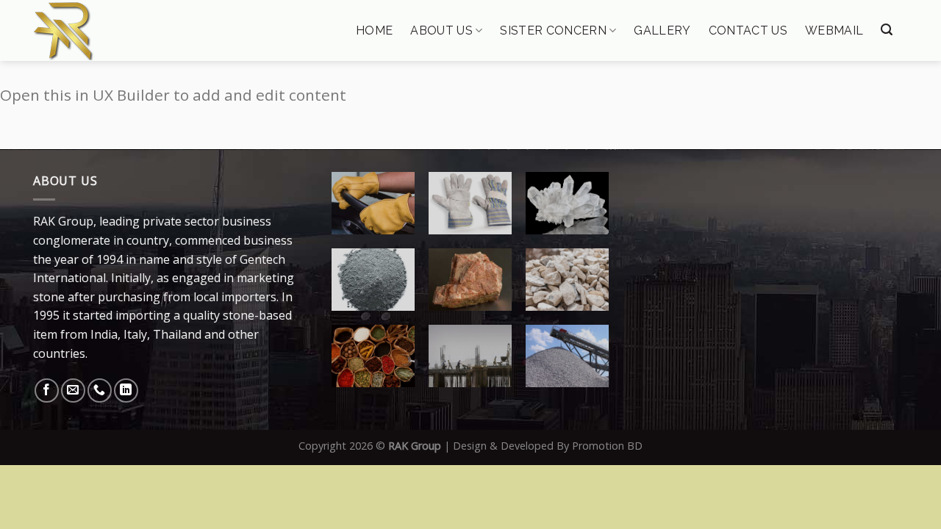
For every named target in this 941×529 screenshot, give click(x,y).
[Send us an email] (73, 390)
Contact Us (748, 31)
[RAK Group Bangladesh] (108, 30)
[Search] (886, 30)
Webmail (834, 31)
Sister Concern (553, 30)
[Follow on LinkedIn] (126, 390)
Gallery (662, 31)
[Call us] (99, 390)
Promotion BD (607, 446)
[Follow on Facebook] (47, 390)
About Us (441, 30)
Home (374, 31)
